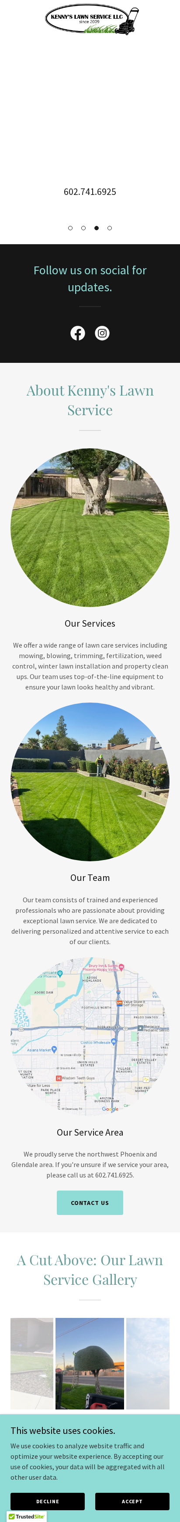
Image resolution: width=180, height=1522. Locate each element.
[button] (70, 228)
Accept (132, 1501)
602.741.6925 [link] (90, 191)
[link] (90, 6)
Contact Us (90, 1203)
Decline (47, 1501)
